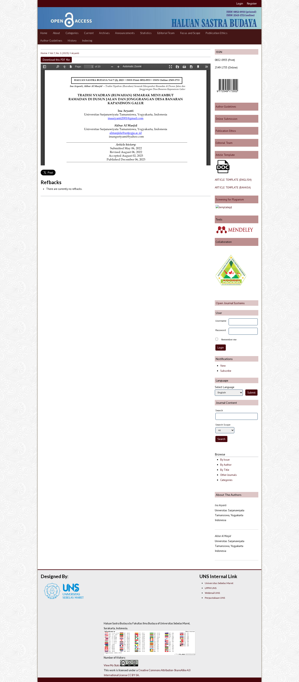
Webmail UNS (212, 592)
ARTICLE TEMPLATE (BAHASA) (233, 187)
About (56, 33)
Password (220, 330)
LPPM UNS (210, 588)
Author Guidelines (51, 40)
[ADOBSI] (231, 284)
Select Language (224, 387)
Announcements (125, 33)
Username (220, 320)
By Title (224, 470)
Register (252, 3)
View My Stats (112, 665)
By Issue (225, 459)
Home (43, 33)
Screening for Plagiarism (229, 199)
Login (239, 3)
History (72, 40)
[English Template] (222, 172)
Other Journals (228, 475)
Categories (72, 33)
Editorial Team (166, 33)
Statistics (146, 33)
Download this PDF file (56, 60)
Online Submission (226, 119)
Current (89, 33)
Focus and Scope (190, 33)
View (223, 365)
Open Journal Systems (230, 303)
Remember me (229, 339)
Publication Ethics (216, 33)
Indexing (87, 40)
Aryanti (75, 53)
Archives (104, 33)
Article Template (225, 155)
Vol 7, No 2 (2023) (59, 53)
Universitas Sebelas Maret (219, 583)
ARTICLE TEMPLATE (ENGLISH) (233, 180)
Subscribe (225, 371)
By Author (225, 464)
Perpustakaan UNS (215, 597)
